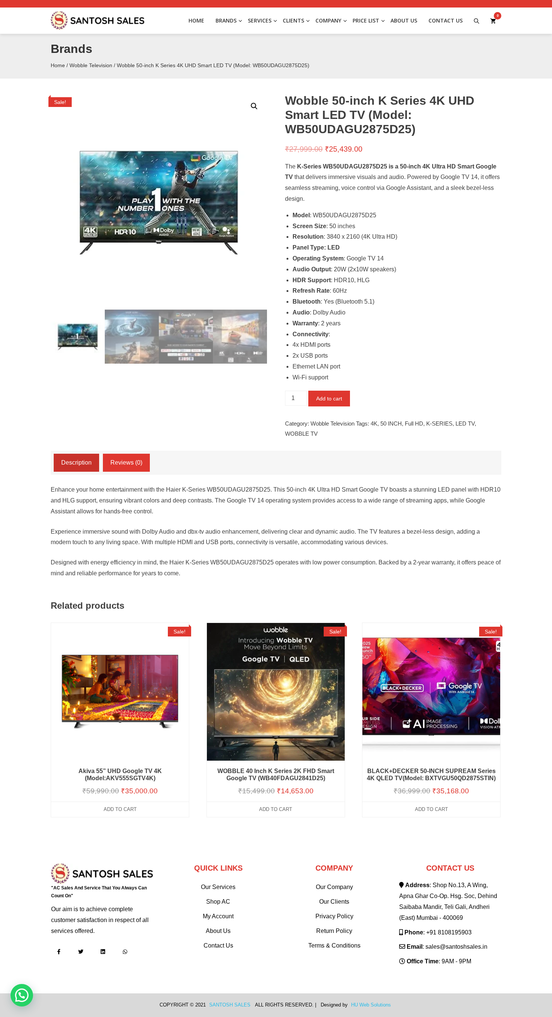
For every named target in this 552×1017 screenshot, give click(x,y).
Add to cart (329, 399)
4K (374, 423)
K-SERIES (439, 423)
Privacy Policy (334, 916)
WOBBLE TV (301, 433)
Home (196, 20)
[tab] (76, 463)
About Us (404, 20)
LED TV (465, 423)
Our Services (218, 887)
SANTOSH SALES (229, 1005)
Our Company (334, 887)
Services (259, 20)
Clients (293, 20)
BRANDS (226, 20)
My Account (218, 916)
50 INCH (391, 423)
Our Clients (334, 901)
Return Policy (334, 931)
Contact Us (445, 20)
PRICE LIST (366, 20)
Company (328, 20)
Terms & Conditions (334, 945)
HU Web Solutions (371, 1005)
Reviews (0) (126, 462)
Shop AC (218, 901)
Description (76, 462)
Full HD (414, 423)
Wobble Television (90, 65)
